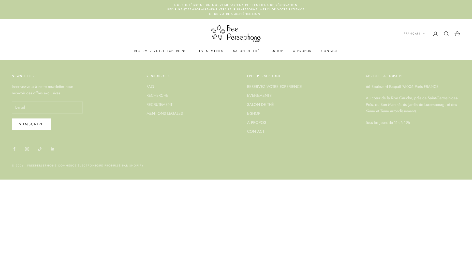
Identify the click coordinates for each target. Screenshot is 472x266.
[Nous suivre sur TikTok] (39, 149)
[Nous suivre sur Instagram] (27, 149)
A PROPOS (302, 51)
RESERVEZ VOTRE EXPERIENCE (161, 51)
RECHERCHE (157, 95)
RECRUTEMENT (159, 104)
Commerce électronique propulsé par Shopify (101, 165)
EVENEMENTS (211, 51)
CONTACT (329, 51)
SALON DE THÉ (246, 51)
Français (412, 33)
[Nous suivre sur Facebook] (14, 149)
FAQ (150, 86)
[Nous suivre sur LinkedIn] (52, 149)
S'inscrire (31, 124)
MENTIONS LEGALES (165, 113)
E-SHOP (276, 51)
